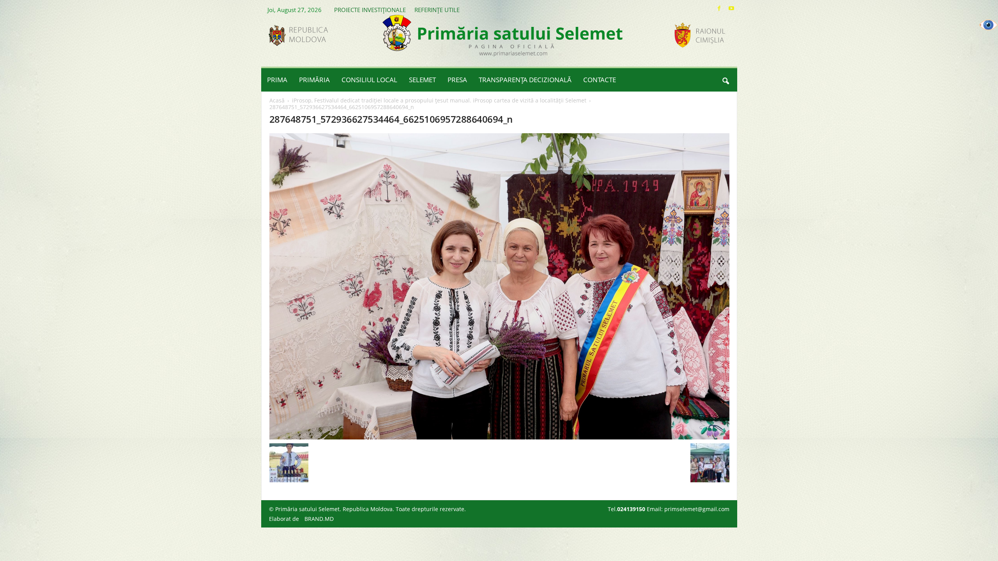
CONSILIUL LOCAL (369, 79)
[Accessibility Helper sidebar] (988, 25)
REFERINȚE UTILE (437, 10)
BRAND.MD (319, 518)
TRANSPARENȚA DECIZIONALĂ (525, 79)
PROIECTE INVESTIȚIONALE (370, 10)
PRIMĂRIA (314, 79)
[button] (725, 79)
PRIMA (277, 79)
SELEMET (422, 79)
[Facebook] (719, 8)
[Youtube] (731, 8)
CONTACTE (599, 79)
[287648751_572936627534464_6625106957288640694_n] (499, 286)
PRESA (457, 79)
